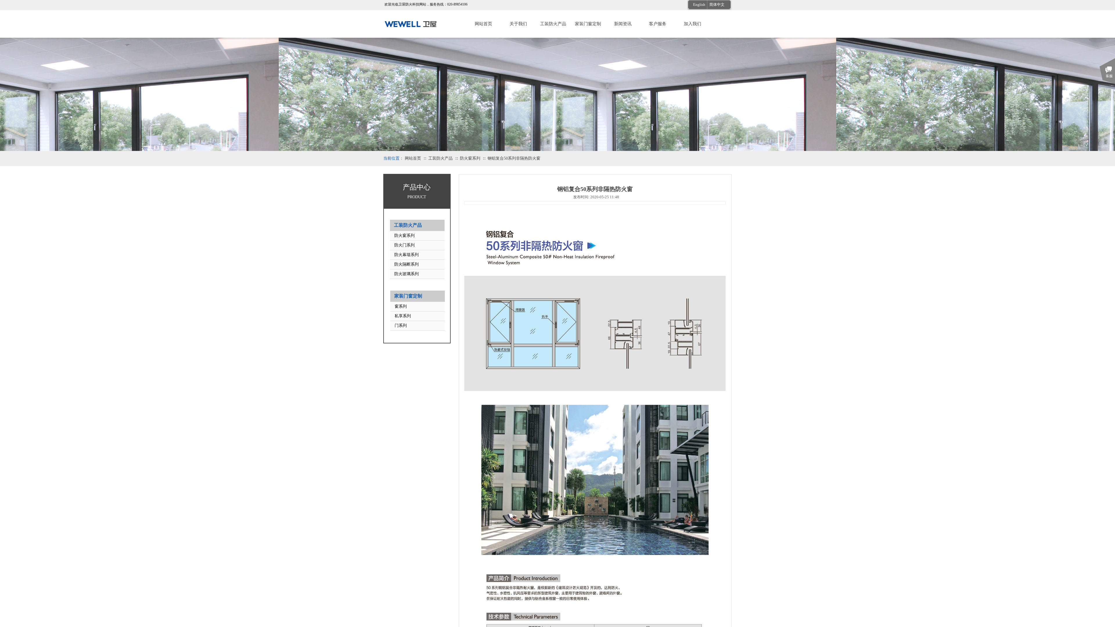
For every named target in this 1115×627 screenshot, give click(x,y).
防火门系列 (404, 245)
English (699, 4)
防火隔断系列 (406, 264)
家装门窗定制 (588, 23)
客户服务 (657, 23)
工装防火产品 (553, 23)
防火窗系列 (470, 158)
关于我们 (518, 23)
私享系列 (403, 316)
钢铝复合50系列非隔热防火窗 (514, 158)
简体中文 (716, 4)
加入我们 (692, 23)
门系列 (401, 325)
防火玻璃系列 (406, 274)
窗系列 (401, 306)
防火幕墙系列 (406, 255)
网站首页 (483, 23)
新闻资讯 (623, 23)
